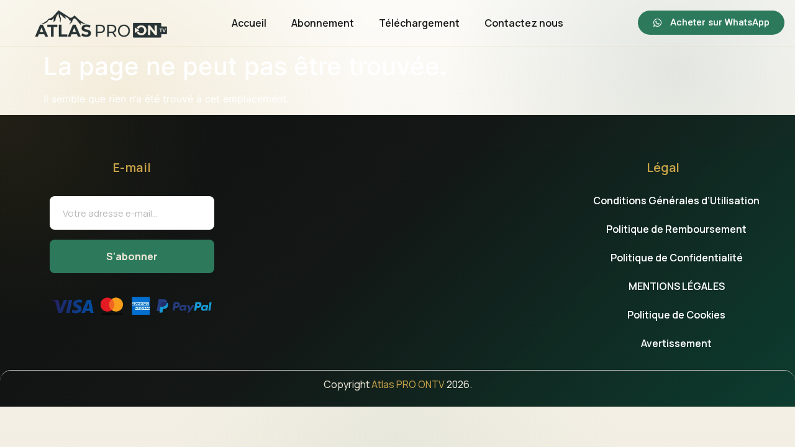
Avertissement (676, 343)
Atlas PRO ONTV (408, 384)
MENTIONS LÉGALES (677, 286)
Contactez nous (523, 23)
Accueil (249, 23)
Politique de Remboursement (676, 229)
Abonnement (322, 23)
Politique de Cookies (676, 315)
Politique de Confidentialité (677, 257)
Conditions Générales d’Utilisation (676, 200)
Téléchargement (419, 23)
